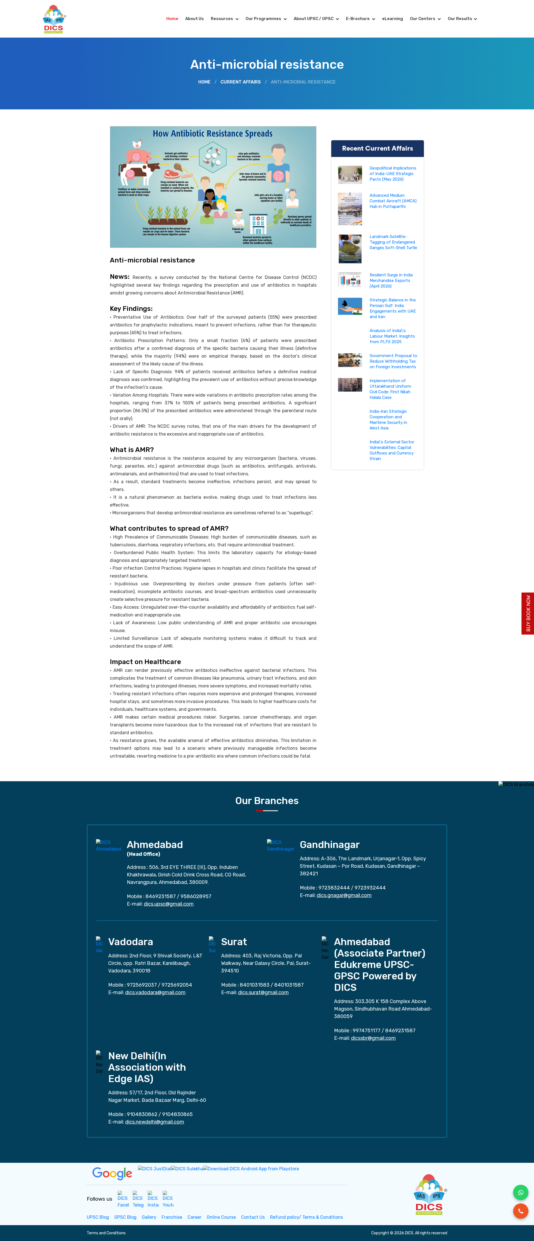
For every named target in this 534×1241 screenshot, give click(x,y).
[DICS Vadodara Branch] (99, 944)
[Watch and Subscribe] (168, 1199)
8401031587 (289, 985)
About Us (194, 18)
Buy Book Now (528, 613)
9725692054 (177, 985)
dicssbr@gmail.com (373, 1038)
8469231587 (160, 896)
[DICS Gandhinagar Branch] (280, 845)
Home (172, 18)
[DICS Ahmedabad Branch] (108, 845)
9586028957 (196, 896)
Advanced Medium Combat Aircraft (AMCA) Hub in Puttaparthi (393, 201)
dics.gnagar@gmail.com (344, 895)
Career (194, 1217)
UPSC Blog (98, 1217)
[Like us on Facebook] (123, 1199)
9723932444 (370, 888)
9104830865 (177, 1114)
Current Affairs (241, 82)
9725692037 (142, 985)
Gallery (149, 1217)
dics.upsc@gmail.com (169, 904)
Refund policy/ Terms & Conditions (306, 1217)
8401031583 (255, 985)
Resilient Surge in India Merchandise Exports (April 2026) (391, 280)
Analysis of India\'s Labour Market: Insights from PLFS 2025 (392, 336)
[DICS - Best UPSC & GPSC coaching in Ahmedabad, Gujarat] (59, 18)
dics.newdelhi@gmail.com (154, 1122)
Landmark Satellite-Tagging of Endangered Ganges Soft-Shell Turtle (393, 242)
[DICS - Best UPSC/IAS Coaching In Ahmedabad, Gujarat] (429, 1193)
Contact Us (253, 1217)
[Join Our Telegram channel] (138, 1199)
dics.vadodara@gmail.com (155, 992)
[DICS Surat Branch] (212, 944)
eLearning (392, 18)
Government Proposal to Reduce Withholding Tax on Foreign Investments (393, 361)
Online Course (221, 1217)
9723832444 (334, 888)
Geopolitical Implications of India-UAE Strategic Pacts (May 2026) (393, 174)
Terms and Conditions (106, 1233)
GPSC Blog (125, 1217)
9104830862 (142, 1114)
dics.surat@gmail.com (263, 992)
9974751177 (366, 1031)
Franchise (172, 1217)
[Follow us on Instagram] (153, 1199)
